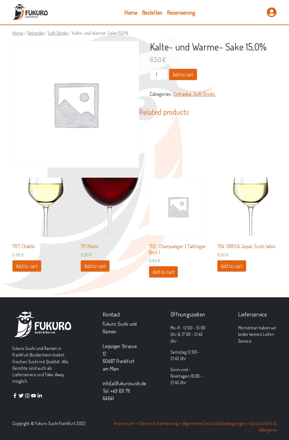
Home (130, 12)
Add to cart (183, 74)
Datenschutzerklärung (159, 423)
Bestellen (152, 12)
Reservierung (181, 12)
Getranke (35, 33)
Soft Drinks (58, 33)
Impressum (124, 423)
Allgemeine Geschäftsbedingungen (214, 423)
